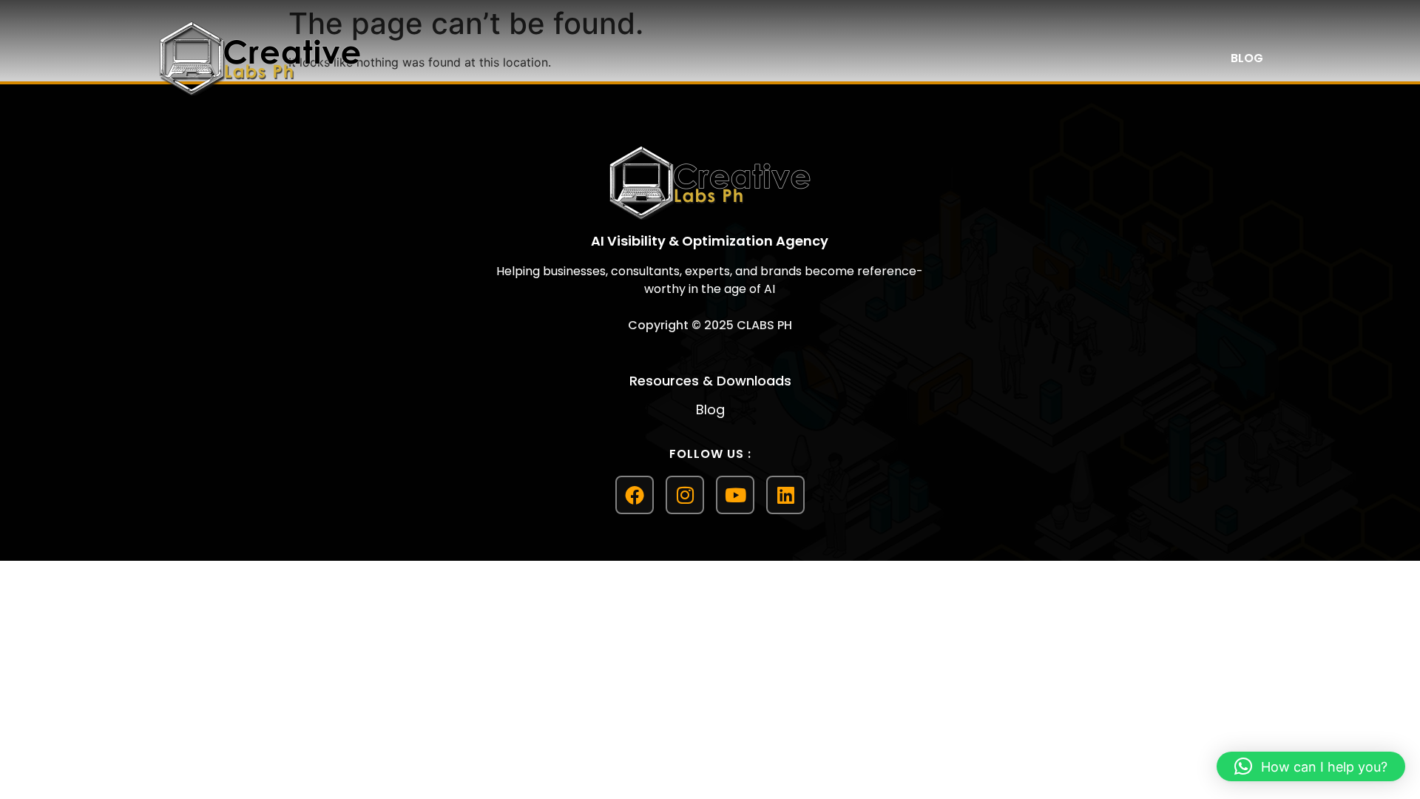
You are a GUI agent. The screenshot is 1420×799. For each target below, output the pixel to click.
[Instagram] (685, 495)
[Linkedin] (785, 495)
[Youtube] (735, 495)
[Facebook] (634, 495)
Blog (1247, 58)
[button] (1311, 766)
